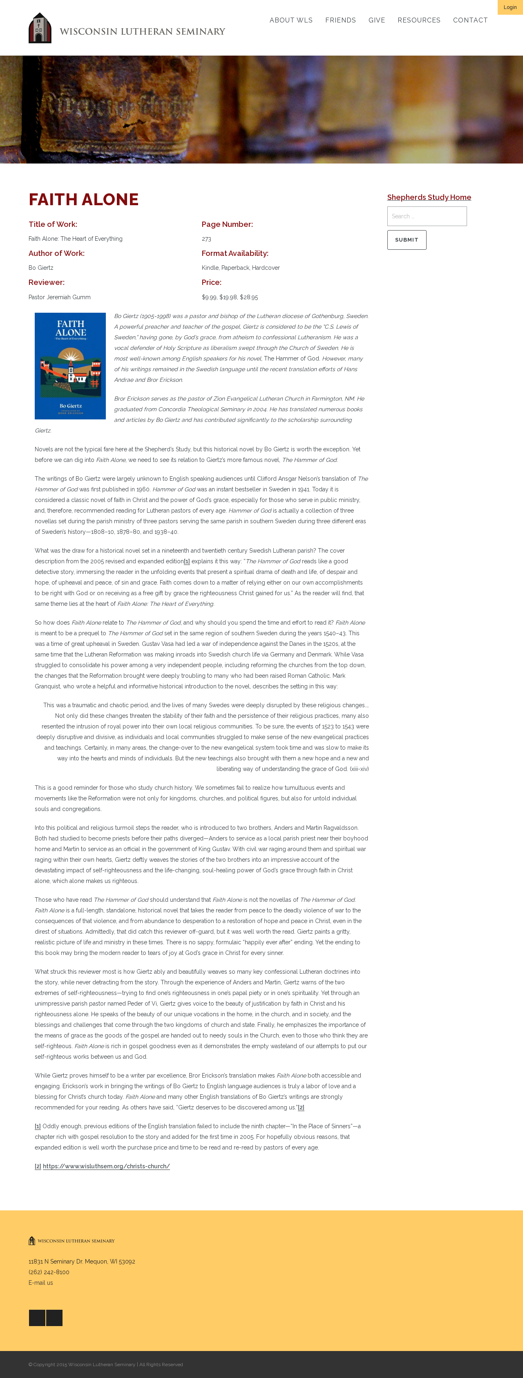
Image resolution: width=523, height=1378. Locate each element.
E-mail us (41, 1282)
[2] (301, 1107)
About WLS (291, 20)
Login (510, 7)
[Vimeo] (54, 1318)
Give (377, 20)
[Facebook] (37, 1318)
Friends (340, 20)
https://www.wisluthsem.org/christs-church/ (106, 1166)
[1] (187, 561)
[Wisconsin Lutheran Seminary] (127, 28)
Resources (419, 20)
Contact (470, 20)
